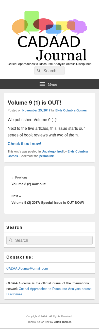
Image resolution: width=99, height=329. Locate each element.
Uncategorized (52, 151)
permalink (46, 156)
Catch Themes (63, 322)
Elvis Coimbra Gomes (71, 110)
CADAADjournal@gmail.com (27, 268)
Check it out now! (24, 143)
